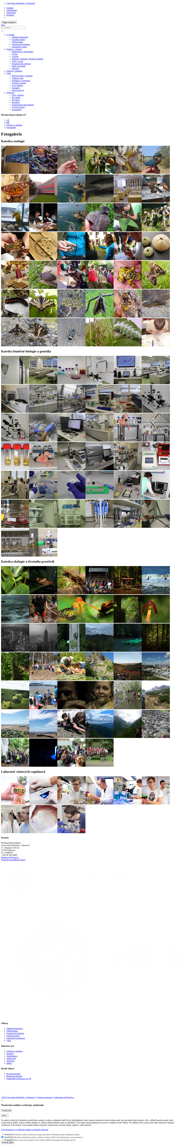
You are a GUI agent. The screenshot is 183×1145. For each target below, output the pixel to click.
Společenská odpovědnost (23, 105)
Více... (4, 1116)
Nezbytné (8, 1134)
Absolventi (11, 13)
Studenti (9, 8)
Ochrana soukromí (44, 1097)
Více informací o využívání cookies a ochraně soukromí (24, 1129)
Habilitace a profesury (21, 81)
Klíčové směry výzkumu (22, 76)
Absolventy (11, 1058)
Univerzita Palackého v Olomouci (20, 3)
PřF (8, 123)
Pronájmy (16, 102)
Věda (8, 1040)
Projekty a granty (19, 83)
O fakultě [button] (10, 35)
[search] (2, 30)
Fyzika (15, 54)
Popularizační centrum (21, 64)
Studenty (10, 1053)
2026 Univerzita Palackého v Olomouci (18, 1097)
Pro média (16, 97)
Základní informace (20, 37)
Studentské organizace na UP (18, 1078)
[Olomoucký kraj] (10, 1088)
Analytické (8, 1137)
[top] (2, 1100)
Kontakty (10, 15)
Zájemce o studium (14, 1051)
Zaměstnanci (11, 10)
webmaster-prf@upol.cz (64, 1097)
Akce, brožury (18, 95)
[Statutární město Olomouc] (7, 1095)
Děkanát (15, 68)
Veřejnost (10, 1061)
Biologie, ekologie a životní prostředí (27, 59)
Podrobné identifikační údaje (13, 860)
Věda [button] (8, 73)
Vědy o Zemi (17, 61)
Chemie (15, 56)
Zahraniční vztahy (19, 47)
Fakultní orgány (18, 39)
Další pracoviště (18, 66)
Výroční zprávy (18, 107)
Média (9, 1063)
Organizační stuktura (15, 1033)
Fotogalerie (16, 110)
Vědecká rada (17, 78)
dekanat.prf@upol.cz (10, 857)
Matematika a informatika (22, 51)
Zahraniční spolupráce (15, 1038)
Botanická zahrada (14, 1076)
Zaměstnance (12, 1056)
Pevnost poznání (13, 1074)
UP (7, 120)
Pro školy (16, 100)
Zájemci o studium (14, 71)
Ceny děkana (17, 85)
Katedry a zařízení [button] (14, 49)
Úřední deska (17, 42)
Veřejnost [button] (10, 93)
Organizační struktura (21, 44)
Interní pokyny (18, 90)
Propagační (9, 1140)
